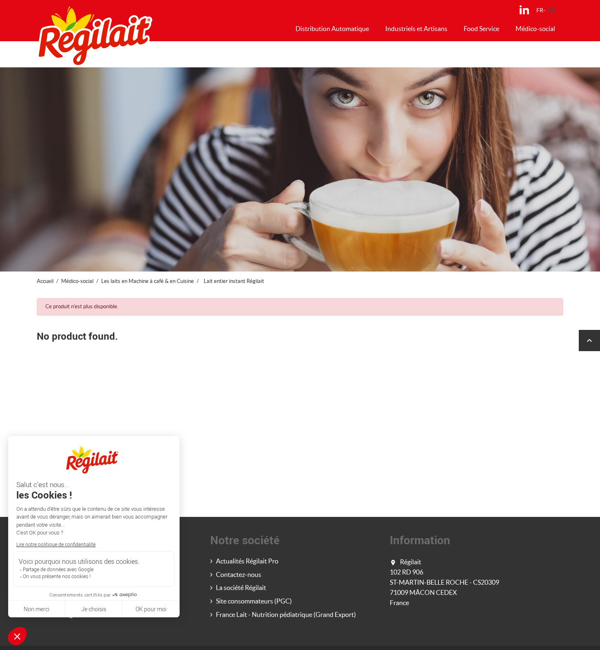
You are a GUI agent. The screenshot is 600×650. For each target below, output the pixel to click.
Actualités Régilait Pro (247, 561)
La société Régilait (241, 587)
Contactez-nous (238, 574)
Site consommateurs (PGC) (254, 601)
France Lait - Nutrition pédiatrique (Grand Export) (286, 614)
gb (551, 10)
